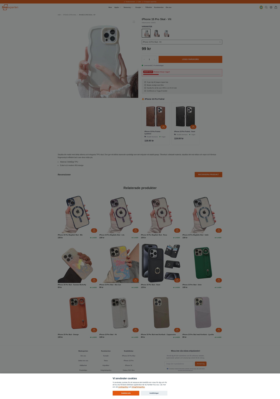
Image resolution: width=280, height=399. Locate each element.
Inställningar (154, 393)
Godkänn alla (126, 393)
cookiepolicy (123, 387)
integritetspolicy (138, 387)
